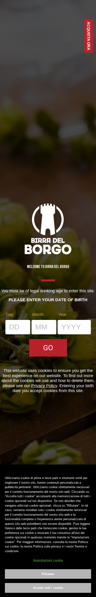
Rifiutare (48, 574)
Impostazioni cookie (48, 560)
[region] (48, 531)
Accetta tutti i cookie (48, 588)
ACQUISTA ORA (89, 36)
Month (38, 314)
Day (10, 314)
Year (62, 314)
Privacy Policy (44, 385)
